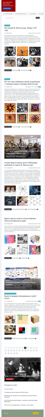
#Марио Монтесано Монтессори (19, 338)
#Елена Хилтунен (16, 258)
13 (5, 350)
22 (31, 350)
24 (36, 350)
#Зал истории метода (26, 70)
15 (11, 350)
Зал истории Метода (7, 13)
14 (8, 350)
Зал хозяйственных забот (21, 13)
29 (17, 353)
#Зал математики (32, 338)
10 (30, 347)
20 (25, 350)
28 (14, 353)
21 (28, 350)
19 (22, 350)
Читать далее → (8, 70)
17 (16, 350)
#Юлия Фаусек (16, 70)
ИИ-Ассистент (7, 8)
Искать (37, 17)
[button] (7, 369)
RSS (34, 413)
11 (33, 347)
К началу (6, 413)
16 (14, 350)
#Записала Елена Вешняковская (19, 209)
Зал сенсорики (32, 13)
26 (8, 353)
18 (19, 350)
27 (11, 353)
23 (33, 350)
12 (36, 347)
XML (37, 413)
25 (5, 353)
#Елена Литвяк (25, 258)
